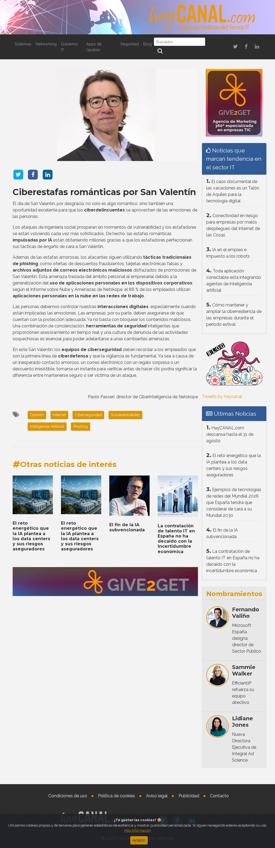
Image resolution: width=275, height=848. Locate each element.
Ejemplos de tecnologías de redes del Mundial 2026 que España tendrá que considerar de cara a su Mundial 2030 (233, 502)
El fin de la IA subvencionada (127, 527)
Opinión (37, 415)
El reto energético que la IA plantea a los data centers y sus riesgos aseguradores (31, 536)
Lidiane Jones (242, 721)
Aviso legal (157, 795)
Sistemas (23, 44)
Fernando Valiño (245, 612)
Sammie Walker (243, 670)
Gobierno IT (69, 47)
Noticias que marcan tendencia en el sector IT (234, 158)
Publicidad (189, 795)
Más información (137, 830)
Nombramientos (234, 594)
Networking (46, 44)
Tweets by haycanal (222, 396)
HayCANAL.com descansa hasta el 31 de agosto (230, 434)
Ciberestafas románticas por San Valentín (104, 192)
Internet (59, 415)
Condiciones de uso (67, 795)
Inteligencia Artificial (47, 426)
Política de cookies (116, 795)
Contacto (219, 795)
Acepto (139, 840)
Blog (147, 44)
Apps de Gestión (94, 47)
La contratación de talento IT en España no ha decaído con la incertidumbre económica (176, 538)
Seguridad (129, 44)
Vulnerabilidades (125, 415)
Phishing (80, 426)
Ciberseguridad (88, 415)
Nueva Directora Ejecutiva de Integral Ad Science (244, 747)
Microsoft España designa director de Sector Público (246, 638)
